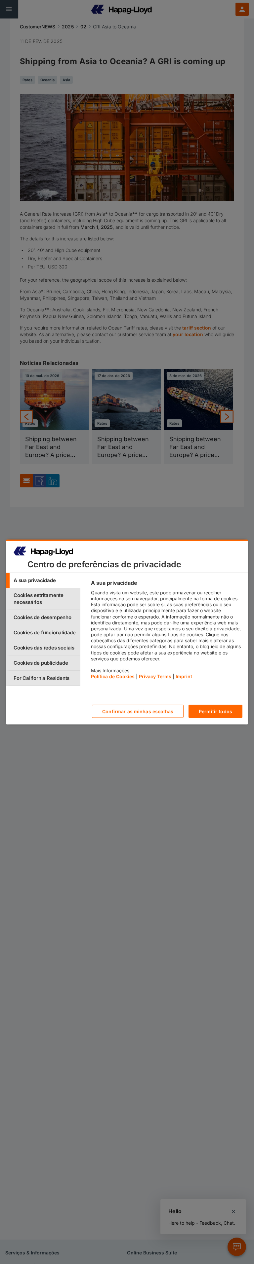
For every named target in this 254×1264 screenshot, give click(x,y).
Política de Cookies (113, 676)
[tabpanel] (166, 631)
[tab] (43, 580)
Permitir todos (215, 711)
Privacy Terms (155, 676)
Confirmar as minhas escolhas (137, 711)
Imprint (184, 676)
